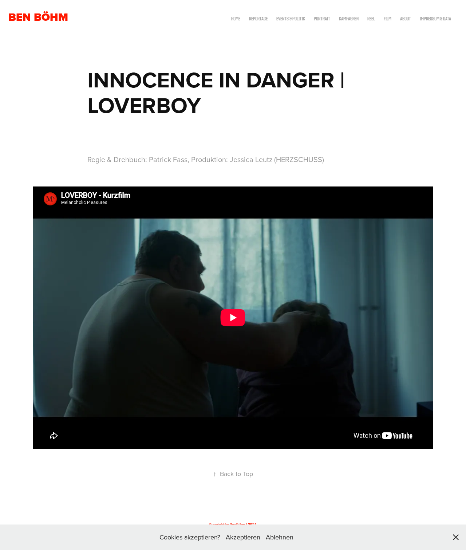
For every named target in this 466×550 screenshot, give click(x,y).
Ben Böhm (38, 17)
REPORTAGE (258, 18)
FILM (387, 18)
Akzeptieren (243, 537)
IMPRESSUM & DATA (435, 18)
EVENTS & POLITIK (290, 18)
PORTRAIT (322, 18)
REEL (371, 18)
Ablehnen (279, 537)
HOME (235, 18)
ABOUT (405, 18)
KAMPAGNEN (349, 18)
